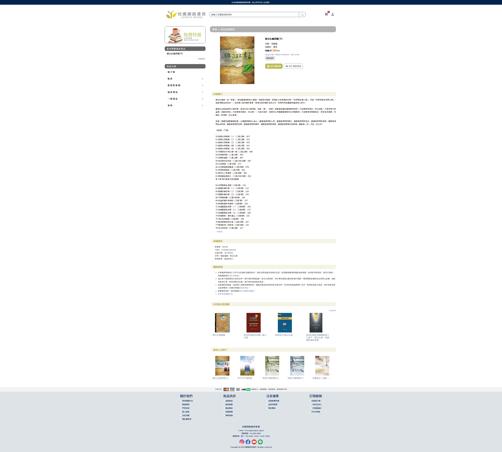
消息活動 (185, 415)
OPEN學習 (315, 411)
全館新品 (229, 400)
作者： (268, 43)
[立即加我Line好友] (260, 443)
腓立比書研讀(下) (175, 53)
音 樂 (170, 105)
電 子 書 (171, 71)
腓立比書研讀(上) (221, 378)
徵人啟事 (185, 411)
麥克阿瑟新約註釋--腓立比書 (255, 336)
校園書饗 (229, 411)
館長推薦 (229, 404)
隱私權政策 (186, 419)
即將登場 (229, 415)
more (333, 310)
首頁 (214, 29)
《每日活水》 (316, 404)
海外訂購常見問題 (246, 291)
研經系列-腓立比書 (284, 335)
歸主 (275, 46)
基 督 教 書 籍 (174, 85)
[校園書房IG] (241, 443)
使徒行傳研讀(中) (271, 378)
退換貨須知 (243, 287)
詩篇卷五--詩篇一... (321, 378)
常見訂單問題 (233, 275)
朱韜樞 (274, 43)
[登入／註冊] (332, 14)
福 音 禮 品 (173, 92)
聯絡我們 (185, 404)
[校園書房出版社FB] (248, 443)
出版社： (269, 46)
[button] (259, 39)
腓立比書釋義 (219, 335)
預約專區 (272, 408)
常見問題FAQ (187, 400)
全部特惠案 (272, 404)
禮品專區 (229, 408)
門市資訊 (185, 408)
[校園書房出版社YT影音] (254, 443)
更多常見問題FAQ (225, 294)
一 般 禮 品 (173, 98)
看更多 (220, 231)
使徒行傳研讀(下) (295, 378)
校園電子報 (316, 400)
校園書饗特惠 (273, 400)
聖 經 (170, 78)
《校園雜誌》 (316, 408)
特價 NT (268, 50)
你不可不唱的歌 (245, 378)
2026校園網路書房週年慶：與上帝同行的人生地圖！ (251, 2)
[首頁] (186, 14)
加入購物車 (275, 66)
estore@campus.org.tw (254, 430)
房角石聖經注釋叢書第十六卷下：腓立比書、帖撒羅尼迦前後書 (317, 337)
